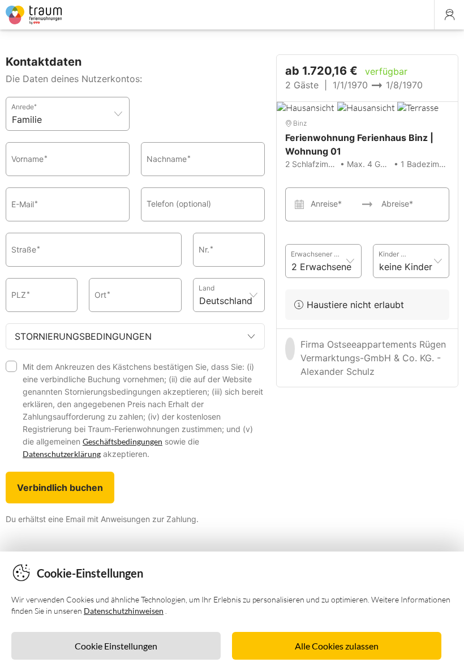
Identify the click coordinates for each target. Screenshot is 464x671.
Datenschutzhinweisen (124, 611)
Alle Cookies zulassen (337, 645)
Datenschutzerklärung (62, 454)
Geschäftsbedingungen (122, 441)
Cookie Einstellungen (116, 645)
